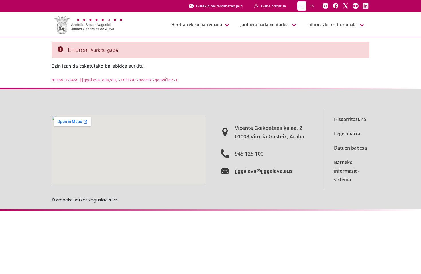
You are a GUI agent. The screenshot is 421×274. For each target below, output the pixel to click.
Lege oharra (347, 133)
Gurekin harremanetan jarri (219, 6)
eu (301, 6)
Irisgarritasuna (350, 119)
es (312, 6)
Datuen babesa (350, 148)
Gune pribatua (273, 6)
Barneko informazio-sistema (346, 171)
